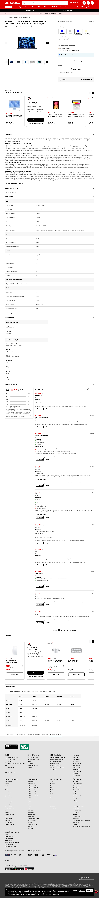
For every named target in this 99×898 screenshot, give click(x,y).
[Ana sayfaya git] (12, 3)
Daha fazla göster (41, 479)
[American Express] (42, 855)
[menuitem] (15, 7)
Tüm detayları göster (11, 313)
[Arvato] (7, 860)
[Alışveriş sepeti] (92, 3)
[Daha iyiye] (24, 747)
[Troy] (49, 855)
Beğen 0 (41, 409)
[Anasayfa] (6, 17)
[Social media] (6, 772)
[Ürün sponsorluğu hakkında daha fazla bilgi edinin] (10, 90)
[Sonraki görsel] (47, 43)
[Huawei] (29, 868)
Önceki (55, 630)
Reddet (75, 890)
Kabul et (89, 890)
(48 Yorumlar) (27, 26)
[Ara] (24, 3)
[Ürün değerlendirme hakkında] (22, 390)
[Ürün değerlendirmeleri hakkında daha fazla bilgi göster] (31, 26)
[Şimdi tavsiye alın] (96, 891)
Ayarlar (82, 890)
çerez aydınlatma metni (46, 894)
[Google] (19, 868)
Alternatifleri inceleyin (76, 61)
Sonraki (74, 630)
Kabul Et (35, 120)
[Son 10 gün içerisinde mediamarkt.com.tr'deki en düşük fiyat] (23, 666)
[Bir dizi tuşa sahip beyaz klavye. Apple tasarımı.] (76, 650)
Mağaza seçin (75, 50)
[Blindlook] (11, 747)
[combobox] (46, 3)
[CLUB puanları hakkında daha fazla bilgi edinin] (74, 21)
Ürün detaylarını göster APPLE (14, 183)
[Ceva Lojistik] (7, 855)
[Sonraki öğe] (93, 93)
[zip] (55, 855)
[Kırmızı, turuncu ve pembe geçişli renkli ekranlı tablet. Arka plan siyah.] (56, 105)
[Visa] (30, 855)
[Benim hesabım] (84, 3)
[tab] (15, 691)
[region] (49, 710)
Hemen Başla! (77, 69)
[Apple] (9, 868)
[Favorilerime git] (88, 3)
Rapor (48, 409)
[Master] (36, 855)
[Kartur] (13, 855)
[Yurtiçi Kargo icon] (20, 855)
